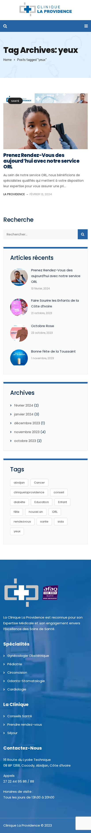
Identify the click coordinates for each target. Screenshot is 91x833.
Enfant (62, 502)
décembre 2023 (27, 423)
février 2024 (23, 405)
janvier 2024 (23, 414)
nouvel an (36, 512)
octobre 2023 (25, 440)
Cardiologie (16, 689)
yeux (17, 531)
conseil (59, 492)
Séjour (12, 733)
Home (7, 60)
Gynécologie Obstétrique (28, 655)
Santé (15, 101)
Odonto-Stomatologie (26, 681)
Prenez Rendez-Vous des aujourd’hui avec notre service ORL (41, 161)
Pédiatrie (14, 664)
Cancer (39, 482)
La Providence (14, 194)
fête (16, 512)
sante (44, 521)
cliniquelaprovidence (29, 492)
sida (61, 521)
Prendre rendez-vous (24, 724)
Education (41, 502)
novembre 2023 (27, 432)
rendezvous (22, 521)
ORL (54, 512)
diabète (19, 502)
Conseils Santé (19, 716)
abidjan (19, 482)
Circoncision (17, 672)
